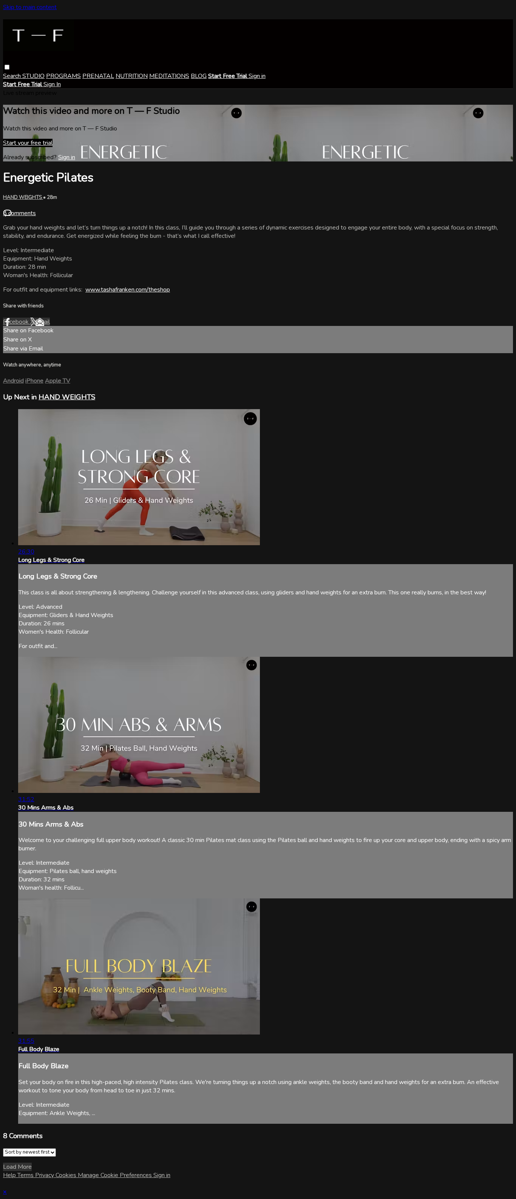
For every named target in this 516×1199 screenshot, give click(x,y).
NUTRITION (132, 76)
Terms (26, 1175)
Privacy (45, 1175)
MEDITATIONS (169, 76)
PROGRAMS (63, 76)
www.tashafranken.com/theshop (127, 289)
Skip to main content (30, 7)
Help (10, 1175)
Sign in (257, 76)
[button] (7, 67)
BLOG (199, 76)
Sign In (52, 84)
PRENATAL (98, 76)
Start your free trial (28, 143)
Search (12, 76)
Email (43, 322)
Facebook (16, 322)
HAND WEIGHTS (23, 197)
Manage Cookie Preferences (115, 1175)
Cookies (67, 1175)
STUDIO (33, 76)
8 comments (19, 213)
